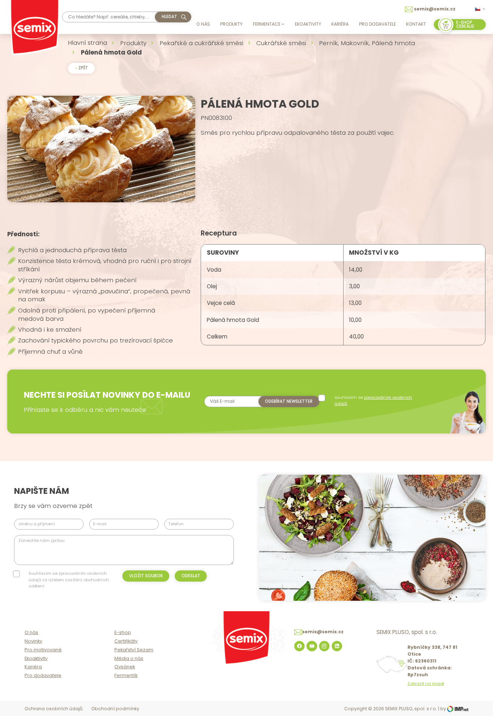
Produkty (231, 24)
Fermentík (126, 675)
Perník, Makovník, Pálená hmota (367, 43)
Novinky (33, 641)
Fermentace (266, 24)
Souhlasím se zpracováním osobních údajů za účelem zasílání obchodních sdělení (69, 579)
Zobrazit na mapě (425, 683)
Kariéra (340, 24)
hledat (169, 17)
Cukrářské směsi (281, 43)
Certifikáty (126, 641)
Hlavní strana (87, 42)
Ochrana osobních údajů (54, 709)
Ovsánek (124, 666)
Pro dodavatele (377, 24)
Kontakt (416, 24)
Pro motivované (43, 649)
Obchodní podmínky (115, 709)
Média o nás (128, 658)
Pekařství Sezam (133, 649)
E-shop (122, 632)
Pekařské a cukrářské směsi (201, 43)
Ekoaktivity (308, 24)
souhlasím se (373, 400)
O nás (203, 24)
